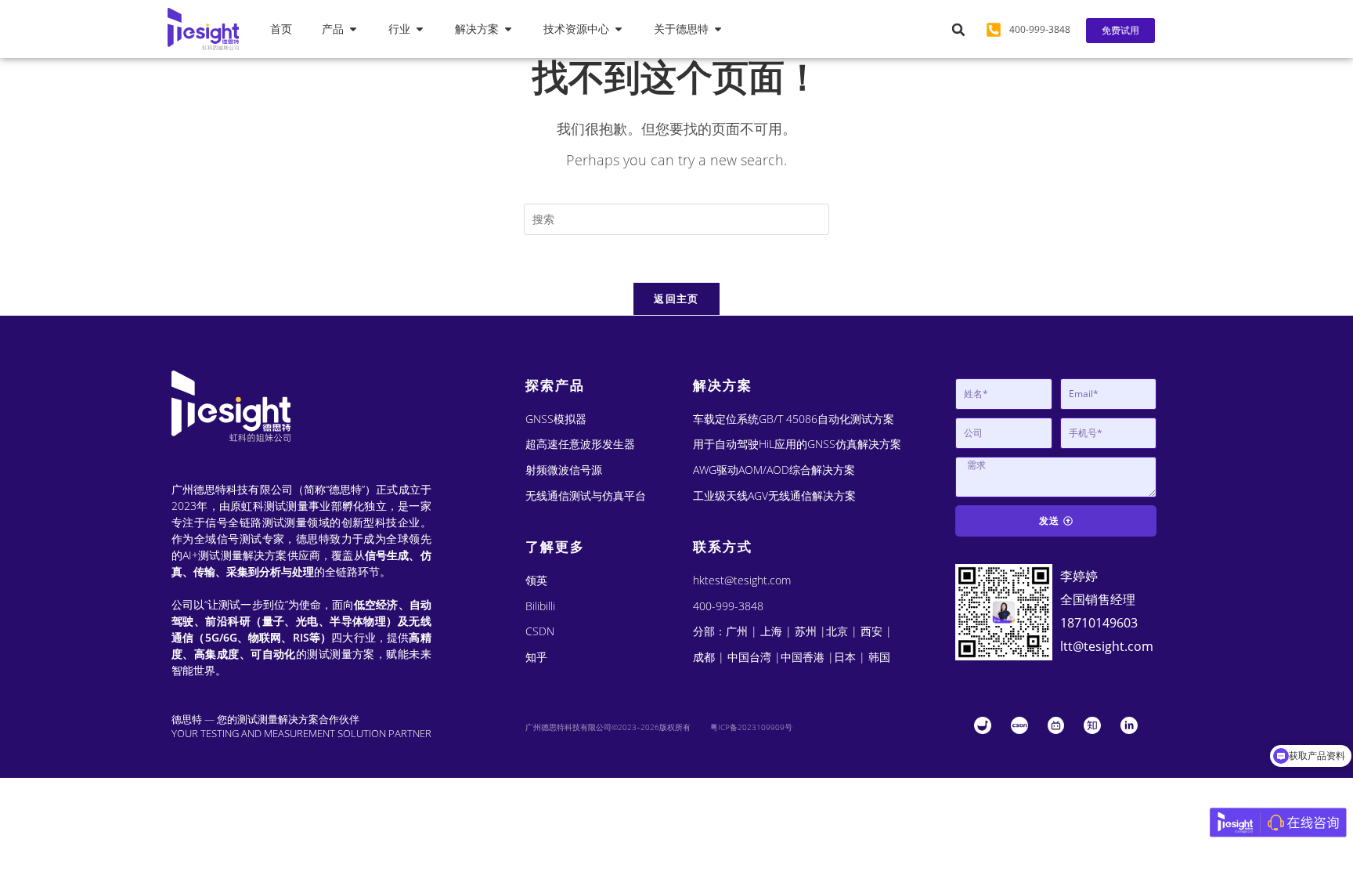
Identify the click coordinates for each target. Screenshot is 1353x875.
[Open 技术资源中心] (618, 29)
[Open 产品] (353, 29)
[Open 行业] (419, 29)
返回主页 (676, 298)
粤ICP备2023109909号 (751, 726)
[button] (958, 30)
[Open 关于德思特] (718, 29)
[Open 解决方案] (508, 29)
